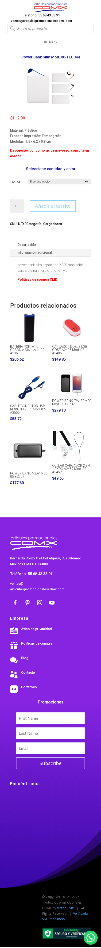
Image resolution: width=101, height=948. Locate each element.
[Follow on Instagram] (40, 602)
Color (15, 182)
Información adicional (34, 252)
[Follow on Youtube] (52, 602)
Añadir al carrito (53, 206)
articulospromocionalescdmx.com (37, 589)
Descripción (26, 245)
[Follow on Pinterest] (27, 602)
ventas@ (16, 583)
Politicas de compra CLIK (37, 279)
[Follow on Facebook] (15, 602)
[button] (69, 73)
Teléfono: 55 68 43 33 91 (41, 15)
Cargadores (52, 224)
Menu (53, 42)
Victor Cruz (65, 908)
